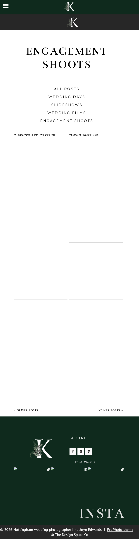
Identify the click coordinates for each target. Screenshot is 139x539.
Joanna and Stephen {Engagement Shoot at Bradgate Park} (41, 322)
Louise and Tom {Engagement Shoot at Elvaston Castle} (96, 155)
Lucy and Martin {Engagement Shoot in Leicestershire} (40, 211)
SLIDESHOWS (66, 105)
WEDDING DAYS (66, 97)
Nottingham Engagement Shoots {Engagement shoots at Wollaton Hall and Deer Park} (40, 155)
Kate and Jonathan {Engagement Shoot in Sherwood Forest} (40, 377)
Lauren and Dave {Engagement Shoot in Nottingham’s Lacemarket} (40, 266)
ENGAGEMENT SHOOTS (66, 121)
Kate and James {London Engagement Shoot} (95, 266)
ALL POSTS (67, 89)
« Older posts (26, 410)
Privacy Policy (82, 461)
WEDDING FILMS (66, 113)
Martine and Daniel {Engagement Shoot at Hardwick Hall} (96, 322)
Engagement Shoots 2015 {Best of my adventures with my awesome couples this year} (96, 211)
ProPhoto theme (120, 529)
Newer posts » (110, 410)
